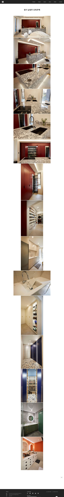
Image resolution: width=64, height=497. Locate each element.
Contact (60, 1)
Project (39, 1)
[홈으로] (3, 1)
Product (33, 1)
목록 (61, 477)
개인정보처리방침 (49, 491)
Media (55, 1)
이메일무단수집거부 (56, 491)
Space (45, 1)
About (50, 1)
